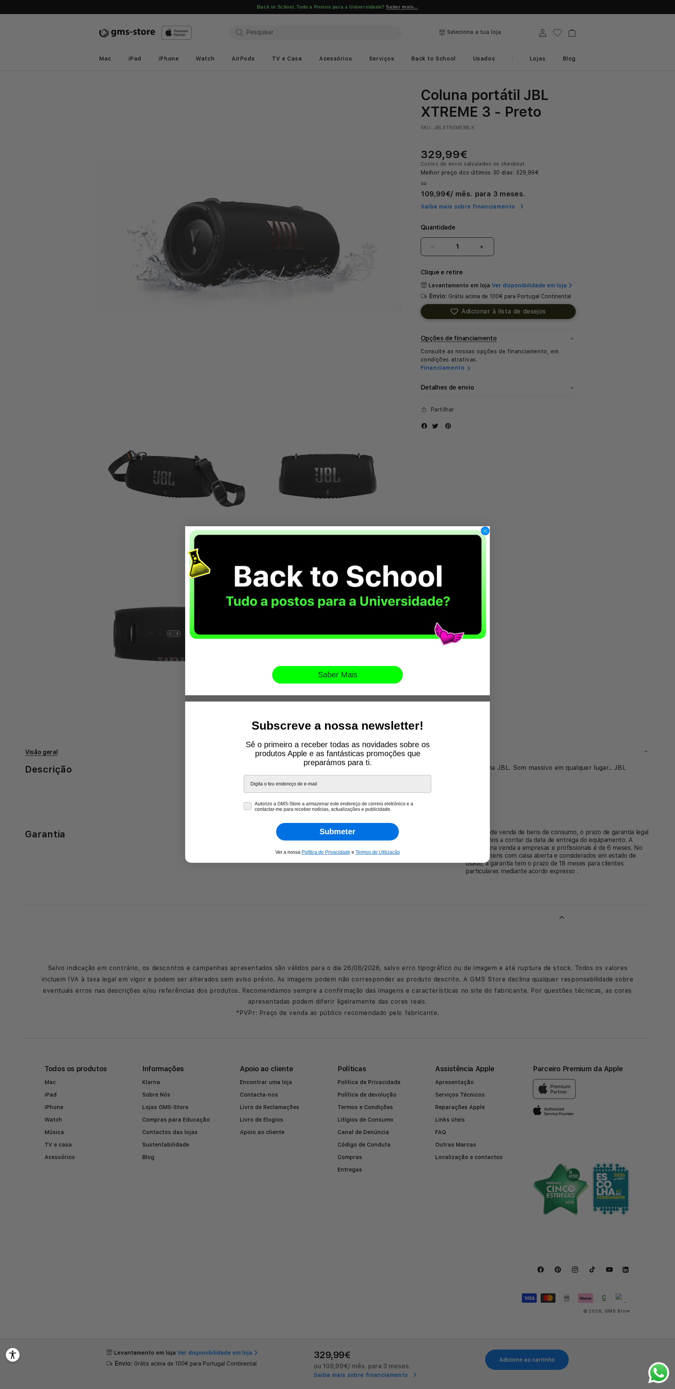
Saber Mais (337, 674)
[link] (337, 590)
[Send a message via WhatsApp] (658, 1373)
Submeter (337, 831)
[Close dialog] (485, 531)
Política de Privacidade (326, 852)
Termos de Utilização (377, 852)
